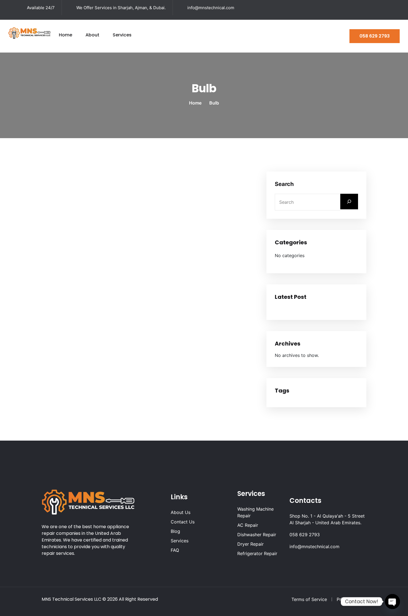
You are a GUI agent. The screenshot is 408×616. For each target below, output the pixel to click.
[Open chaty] (392, 601)
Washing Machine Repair (255, 512)
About (92, 35)
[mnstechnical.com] (29, 32)
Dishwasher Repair (256, 534)
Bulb (214, 103)
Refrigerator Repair (257, 553)
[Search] (349, 201)
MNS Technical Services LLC (71, 599)
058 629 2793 (374, 36)
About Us (180, 512)
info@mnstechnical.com (210, 7)
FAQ (175, 550)
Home (65, 35)
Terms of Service (309, 599)
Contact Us (183, 522)
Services (122, 35)
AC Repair (247, 525)
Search (284, 184)
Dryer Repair (250, 544)
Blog (175, 531)
